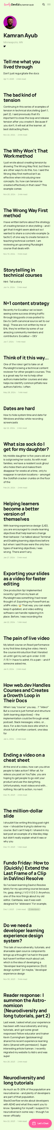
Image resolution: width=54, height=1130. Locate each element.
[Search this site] (44, 4)
